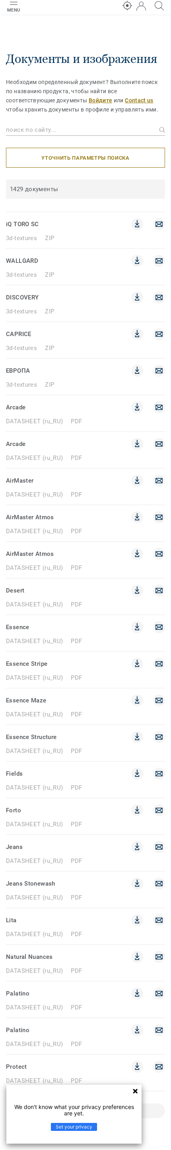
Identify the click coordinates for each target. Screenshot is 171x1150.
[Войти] (141, 6)
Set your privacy (74, 1127)
